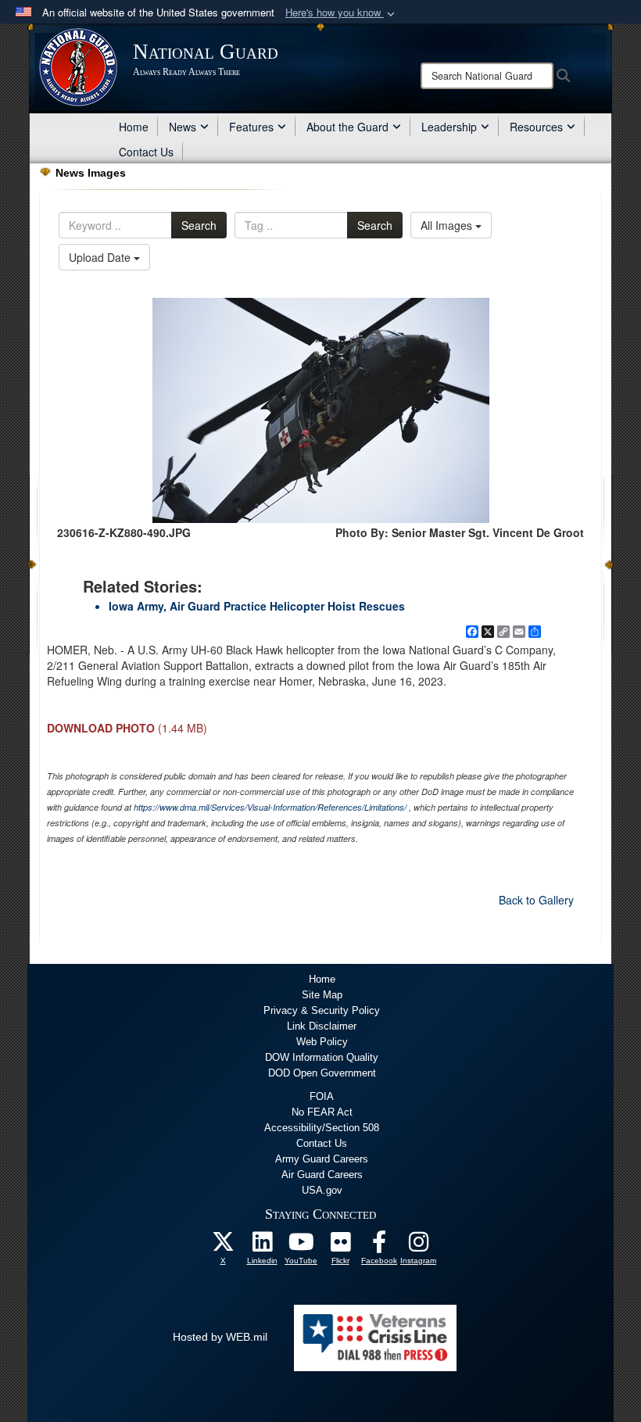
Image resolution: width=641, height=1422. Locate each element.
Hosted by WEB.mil (220, 1337)
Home (134, 126)
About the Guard (347, 126)
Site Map (322, 995)
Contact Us (146, 151)
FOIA (322, 1096)
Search (199, 225)
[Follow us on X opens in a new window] (222, 1246)
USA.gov (322, 1190)
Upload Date (101, 257)
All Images (448, 225)
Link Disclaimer (321, 1026)
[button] (341, 13)
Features (251, 126)
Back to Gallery (536, 900)
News (182, 126)
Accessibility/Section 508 (321, 1128)
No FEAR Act (322, 1112)
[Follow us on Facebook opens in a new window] (379, 1246)
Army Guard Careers (321, 1159)
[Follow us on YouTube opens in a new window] (300, 1246)
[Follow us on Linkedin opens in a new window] (261, 1246)
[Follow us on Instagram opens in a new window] (418, 1246)
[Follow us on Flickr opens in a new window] (340, 1246)
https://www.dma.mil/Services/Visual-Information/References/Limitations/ (270, 807)
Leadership (449, 126)
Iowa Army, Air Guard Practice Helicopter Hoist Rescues (257, 606)
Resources (536, 126)
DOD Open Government (322, 1073)
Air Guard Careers (322, 1174)
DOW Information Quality (321, 1057)
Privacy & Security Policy (321, 1010)
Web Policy (322, 1042)
